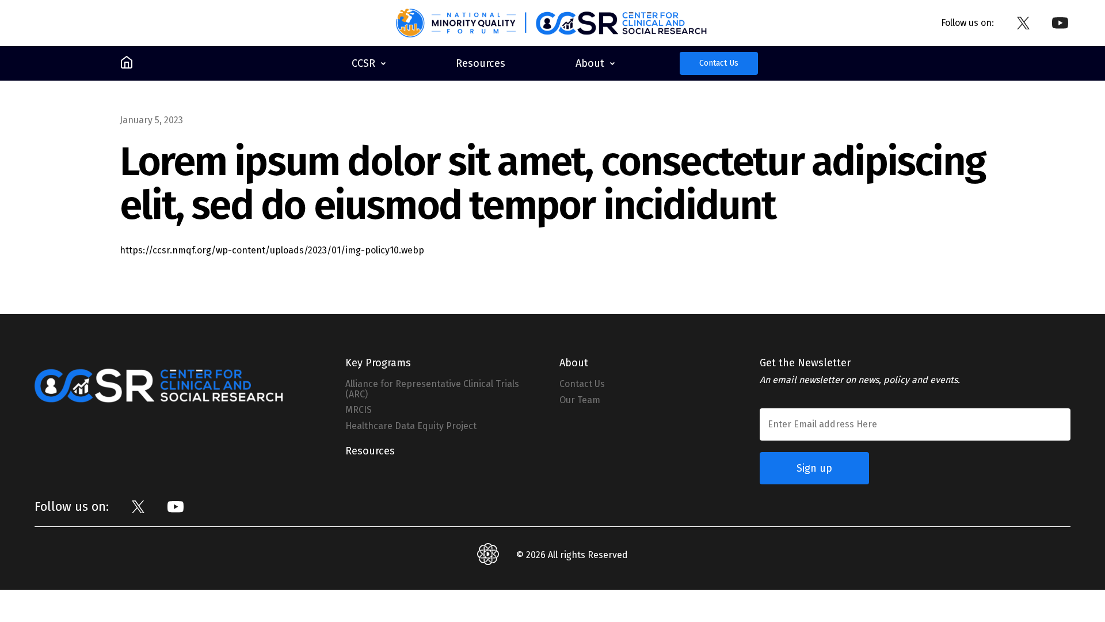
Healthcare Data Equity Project (411, 426)
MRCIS (358, 410)
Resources (370, 451)
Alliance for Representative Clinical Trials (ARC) (432, 389)
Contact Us (718, 63)
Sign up (814, 468)
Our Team (579, 400)
